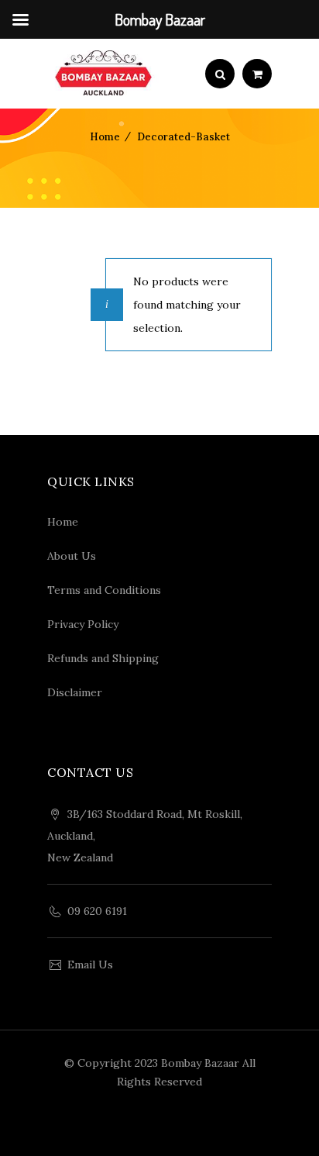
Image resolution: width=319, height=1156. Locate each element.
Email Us (90, 964)
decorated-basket (183, 136)
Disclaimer (74, 692)
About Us (71, 556)
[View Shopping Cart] (257, 74)
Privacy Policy (82, 624)
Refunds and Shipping (103, 658)
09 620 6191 (97, 911)
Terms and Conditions (104, 590)
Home (105, 136)
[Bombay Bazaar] (103, 74)
